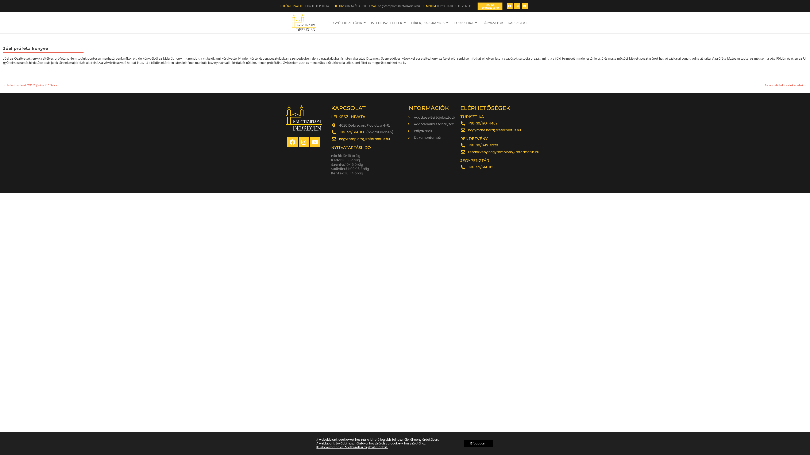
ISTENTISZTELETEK (386, 23)
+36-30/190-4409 (482, 123)
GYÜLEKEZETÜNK (347, 23)
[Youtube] (525, 6)
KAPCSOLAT (517, 23)
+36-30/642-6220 (483, 145)
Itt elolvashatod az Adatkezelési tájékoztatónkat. (352, 447)
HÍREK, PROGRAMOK (428, 23)
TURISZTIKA (464, 23)
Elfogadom (478, 443)
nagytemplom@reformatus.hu (364, 138)
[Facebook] (510, 6)
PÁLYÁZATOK (493, 23)
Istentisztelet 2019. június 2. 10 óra (30, 85)
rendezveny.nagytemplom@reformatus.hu (503, 152)
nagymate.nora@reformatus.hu (494, 130)
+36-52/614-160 (352, 132)
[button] (490, 6)
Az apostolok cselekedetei (785, 85)
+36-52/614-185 (481, 167)
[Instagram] (517, 6)
